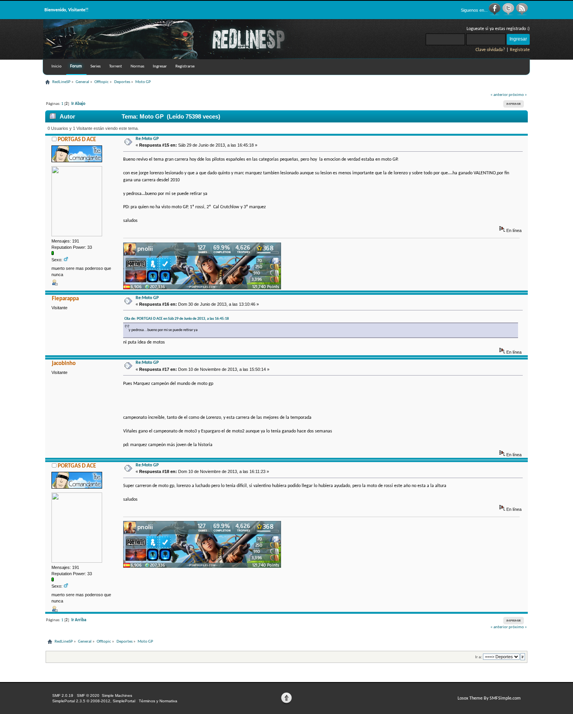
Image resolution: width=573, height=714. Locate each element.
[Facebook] (495, 14)
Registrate (520, 50)
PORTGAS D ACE (77, 140)
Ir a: (478, 657)
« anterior (499, 95)
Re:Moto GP (147, 138)
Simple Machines (117, 695)
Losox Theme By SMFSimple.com (489, 698)
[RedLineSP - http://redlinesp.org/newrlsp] (175, 57)
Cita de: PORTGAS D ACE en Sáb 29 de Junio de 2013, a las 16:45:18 (176, 319)
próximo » (518, 95)
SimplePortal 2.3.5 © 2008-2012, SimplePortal (93, 701)
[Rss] (522, 14)
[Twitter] (509, 14)
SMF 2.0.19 (62, 695)
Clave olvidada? (490, 50)
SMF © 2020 (88, 695)
